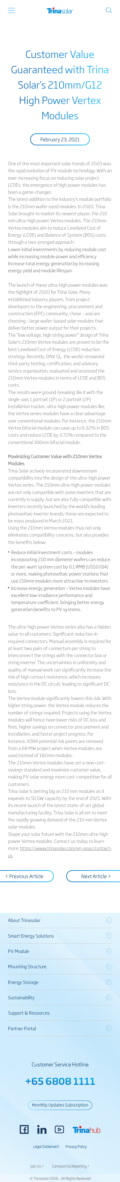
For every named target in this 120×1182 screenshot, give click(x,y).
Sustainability (21, 997)
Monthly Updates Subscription (60, 1105)
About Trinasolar (24, 920)
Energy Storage (23, 982)
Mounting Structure (27, 966)
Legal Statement (46, 1146)
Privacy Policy (76, 1146)
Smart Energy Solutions (31, 935)
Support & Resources (29, 1012)
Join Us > (37, 1166)
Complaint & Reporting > (71, 1166)
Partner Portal (22, 1028)
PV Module (18, 951)
